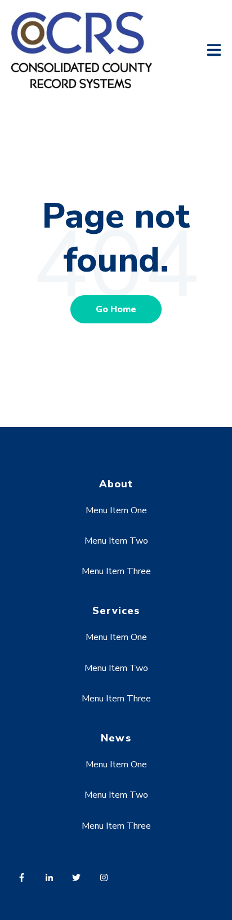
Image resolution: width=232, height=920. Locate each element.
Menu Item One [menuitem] (116, 510)
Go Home (116, 309)
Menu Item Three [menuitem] (116, 571)
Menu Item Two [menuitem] (116, 541)
